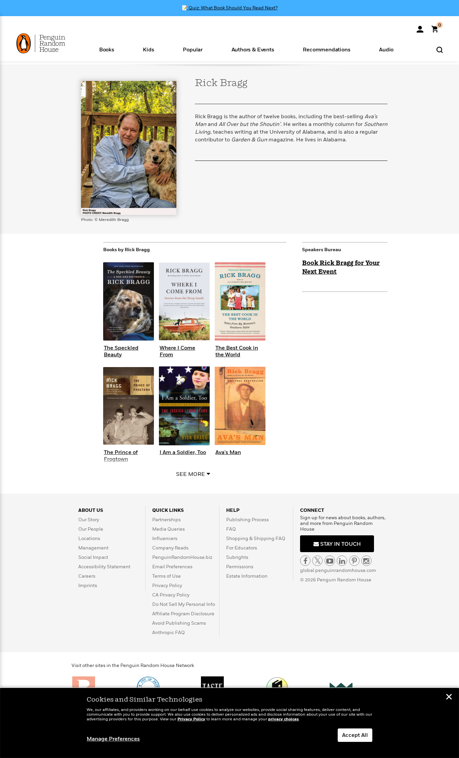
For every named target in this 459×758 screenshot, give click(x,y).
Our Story (88, 520)
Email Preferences (172, 567)
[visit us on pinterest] (354, 560)
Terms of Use (166, 576)
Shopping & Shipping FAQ (255, 538)
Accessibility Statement (104, 567)
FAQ (231, 529)
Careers (86, 576)
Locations (89, 538)
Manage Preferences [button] (113, 739)
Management (93, 548)
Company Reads (170, 548)
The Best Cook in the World (236, 351)
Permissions (239, 567)
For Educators (241, 548)
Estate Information (246, 576)
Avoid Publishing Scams (179, 623)
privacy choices (283, 719)
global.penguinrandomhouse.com (338, 570)
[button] (107, 49)
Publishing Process (247, 520)
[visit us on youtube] (330, 560)
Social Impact (93, 557)
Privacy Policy (167, 585)
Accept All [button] (355, 735)
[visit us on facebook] (305, 560)
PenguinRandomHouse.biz (182, 557)
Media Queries (168, 529)
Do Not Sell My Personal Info (183, 604)
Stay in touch (340, 544)
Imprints (87, 585)
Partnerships (166, 520)
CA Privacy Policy (171, 595)
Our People (90, 529)
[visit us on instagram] (366, 560)
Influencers (164, 538)
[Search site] (439, 49)
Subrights (237, 557)
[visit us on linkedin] (342, 560)
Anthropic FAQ (168, 632)
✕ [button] (449, 697)
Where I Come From (177, 351)
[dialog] (229, 723)
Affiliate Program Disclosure (183, 614)
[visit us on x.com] (317, 560)
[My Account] (420, 27)
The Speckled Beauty (121, 351)
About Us (90, 510)
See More (190, 474)
